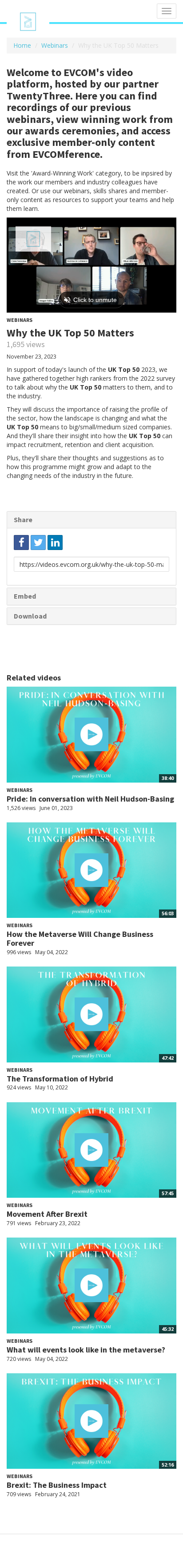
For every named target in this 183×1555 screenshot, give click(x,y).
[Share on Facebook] (21, 542)
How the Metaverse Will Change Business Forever (80, 938)
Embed (25, 596)
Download (30, 615)
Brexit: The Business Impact (57, 1485)
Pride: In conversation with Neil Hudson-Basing (90, 799)
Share (23, 519)
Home (22, 45)
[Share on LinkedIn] (55, 542)
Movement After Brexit (47, 1214)
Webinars (54, 45)
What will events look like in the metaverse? (86, 1350)
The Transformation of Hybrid (60, 1079)
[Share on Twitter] (38, 542)
